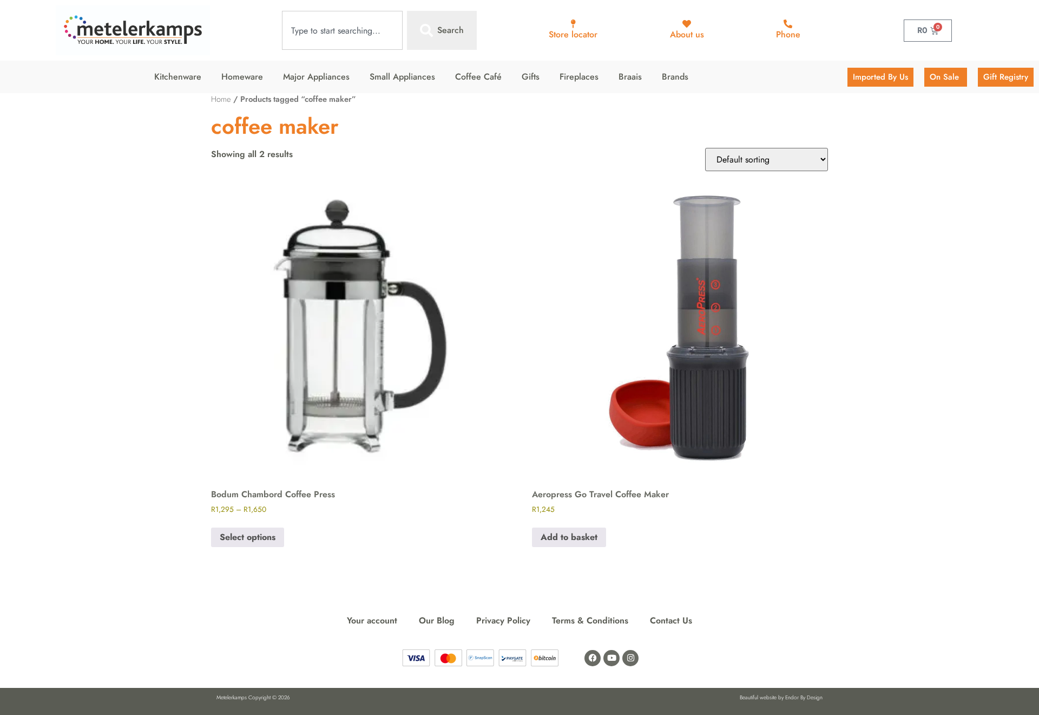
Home (221, 99)
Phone (788, 34)
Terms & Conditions (590, 620)
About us (687, 34)
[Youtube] (611, 658)
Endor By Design (804, 697)
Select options (247, 537)
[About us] (686, 24)
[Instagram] (630, 658)
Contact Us (671, 620)
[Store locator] (573, 24)
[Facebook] (592, 658)
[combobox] (342, 30)
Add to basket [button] (569, 537)
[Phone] (788, 24)
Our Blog (437, 620)
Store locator (573, 34)
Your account (372, 620)
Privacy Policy (503, 620)
